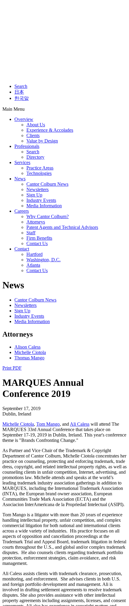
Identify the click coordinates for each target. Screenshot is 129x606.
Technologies (39, 173)
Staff (30, 232)
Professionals (26, 146)
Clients (33, 135)
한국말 (21, 98)
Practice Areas (39, 167)
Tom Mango (48, 424)
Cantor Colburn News (47, 184)
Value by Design (42, 140)
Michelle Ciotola (30, 352)
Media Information (44, 205)
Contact (21, 248)
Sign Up (34, 194)
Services (22, 162)
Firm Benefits (39, 238)
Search (20, 86)
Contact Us (37, 243)
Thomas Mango (29, 357)
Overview (23, 119)
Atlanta (33, 265)
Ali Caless (79, 424)
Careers (21, 211)
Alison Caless (27, 347)
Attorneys (35, 221)
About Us (35, 124)
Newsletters (37, 189)
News (20, 178)
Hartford (34, 254)
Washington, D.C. (43, 259)
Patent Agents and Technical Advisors (62, 227)
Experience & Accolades (49, 130)
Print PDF (12, 367)
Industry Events (41, 200)
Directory (35, 157)
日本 (19, 91)
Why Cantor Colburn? (47, 216)
